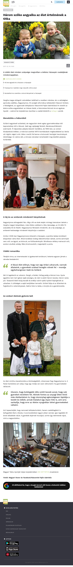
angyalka (22, 6)
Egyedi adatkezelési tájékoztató (16, 529)
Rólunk (8, 518)
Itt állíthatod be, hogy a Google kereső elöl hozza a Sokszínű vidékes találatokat (38, 486)
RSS (7, 511)
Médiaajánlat (10, 532)
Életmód (8, 10)
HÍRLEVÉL (8, 514)
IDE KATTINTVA (43, 472)
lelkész (43, 6)
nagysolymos (33, 6)
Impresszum (9, 521)
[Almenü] (13, 2)
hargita (14, 6)
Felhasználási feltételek (14, 525)
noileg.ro (54, 111)
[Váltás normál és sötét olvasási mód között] (52, 2)
